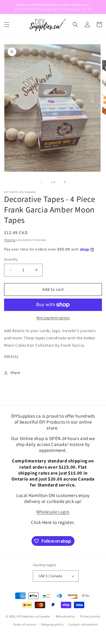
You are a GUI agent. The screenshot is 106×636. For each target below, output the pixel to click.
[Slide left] (41, 182)
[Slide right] (65, 182)
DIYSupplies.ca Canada (33, 616)
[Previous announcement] (6, 7)
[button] (7, 25)
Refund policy (65, 616)
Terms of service (24, 624)
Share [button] (15, 372)
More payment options (53, 318)
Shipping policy (52, 624)
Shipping (9, 240)
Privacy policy (90, 616)
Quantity (11, 259)
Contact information (83, 624)
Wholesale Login (53, 512)
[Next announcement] (100, 7)
